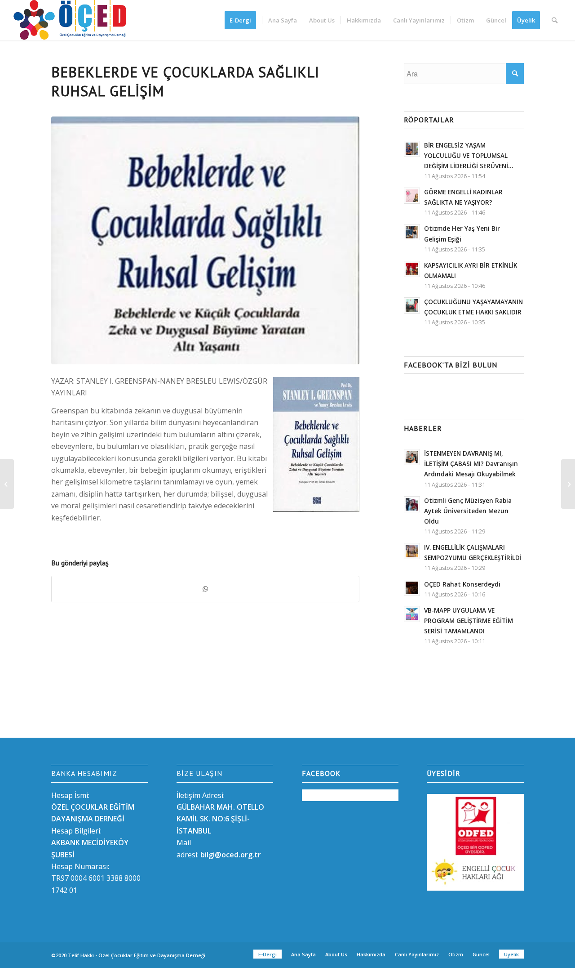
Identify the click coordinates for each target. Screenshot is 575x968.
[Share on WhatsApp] (205, 588)
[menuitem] (243, 20)
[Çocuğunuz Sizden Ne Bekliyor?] (7, 484)
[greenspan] (205, 240)
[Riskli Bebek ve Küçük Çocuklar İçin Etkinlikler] (568, 484)
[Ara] (554, 20)
